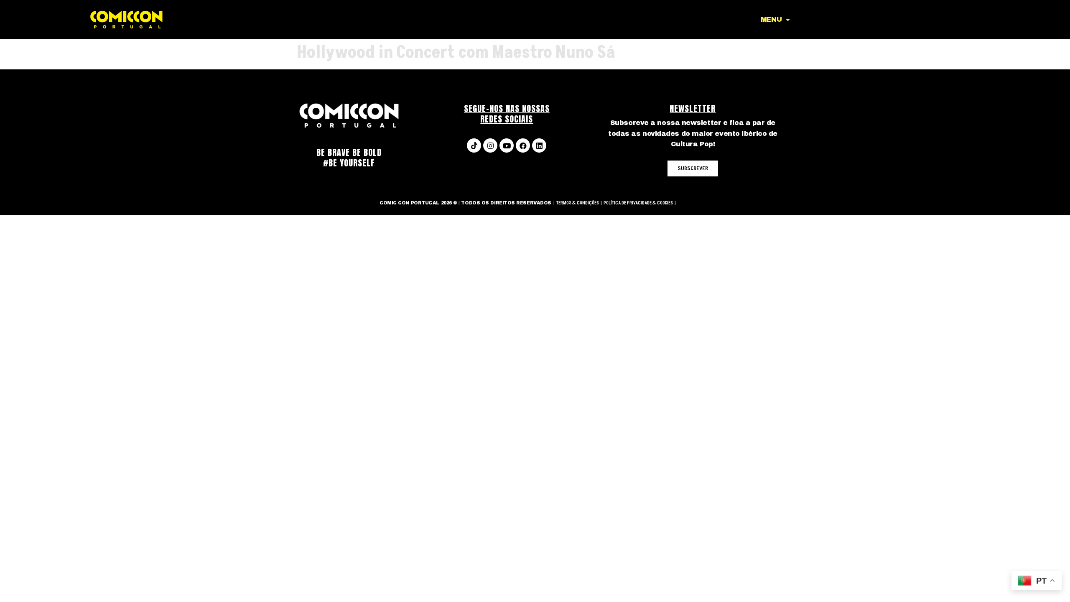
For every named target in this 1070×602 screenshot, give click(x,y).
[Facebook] (523, 145)
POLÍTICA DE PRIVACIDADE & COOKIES (638, 203)
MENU (771, 19)
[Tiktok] (474, 145)
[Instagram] (490, 145)
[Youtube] (506, 145)
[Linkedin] (539, 145)
